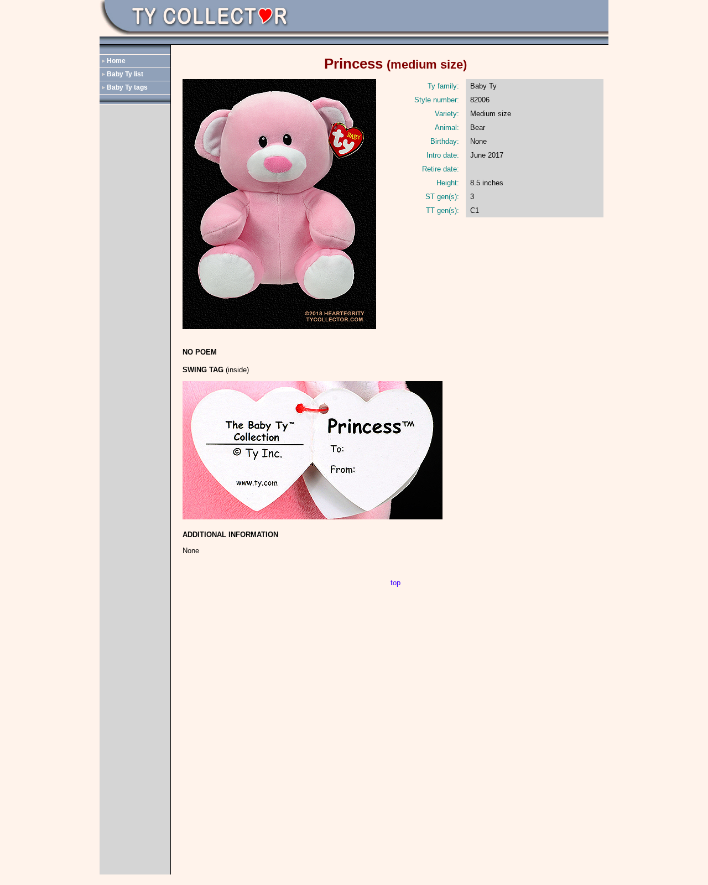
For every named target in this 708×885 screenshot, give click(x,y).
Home (116, 61)
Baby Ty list (125, 74)
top (395, 583)
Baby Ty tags (127, 87)
